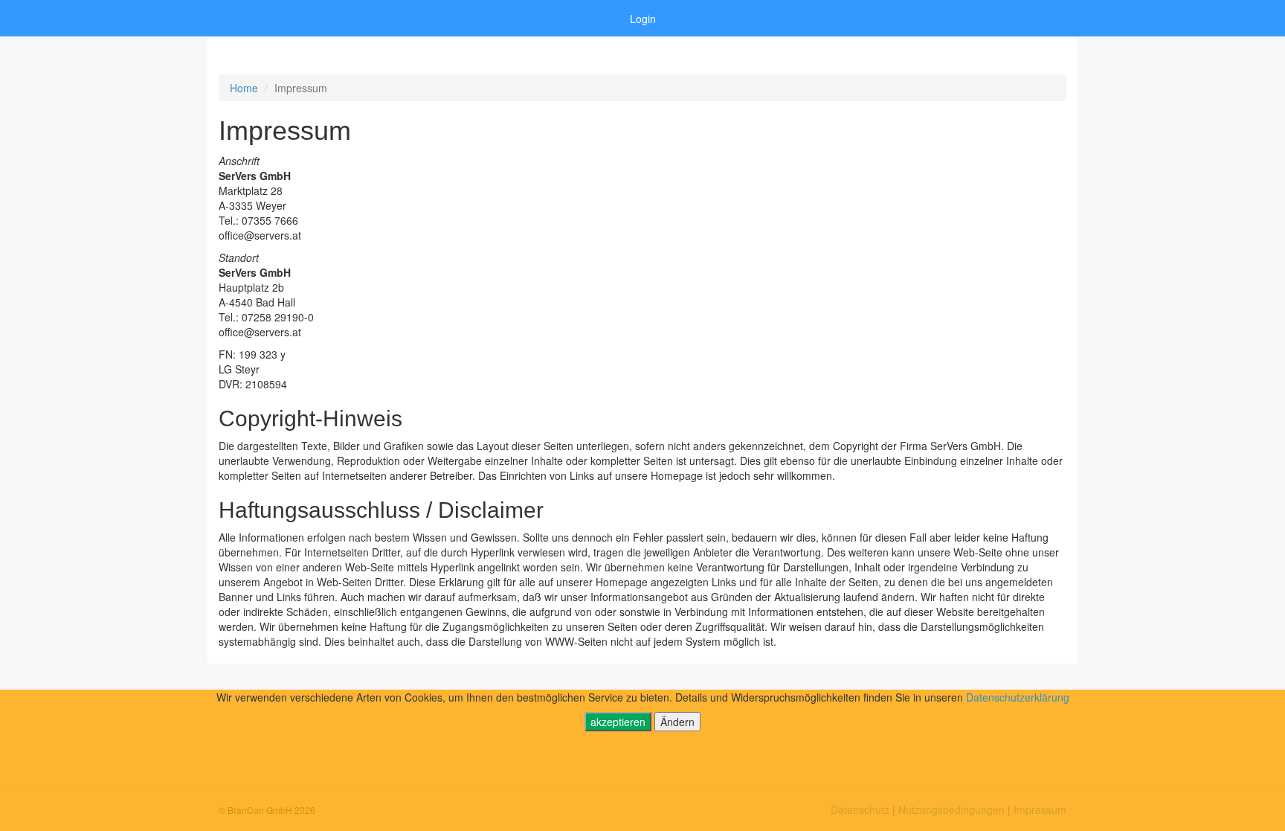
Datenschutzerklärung (1017, 697)
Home (244, 87)
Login (643, 18)
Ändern (677, 721)
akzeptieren (617, 721)
